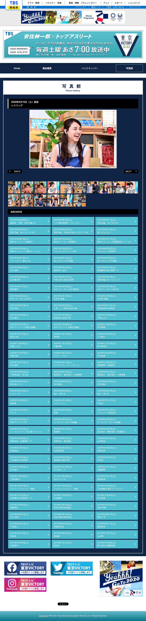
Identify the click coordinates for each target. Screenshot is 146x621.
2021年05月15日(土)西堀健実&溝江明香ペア (108, 268)
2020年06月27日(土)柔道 (63, 411)
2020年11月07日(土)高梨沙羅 (19, 354)
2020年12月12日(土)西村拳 (63, 335)
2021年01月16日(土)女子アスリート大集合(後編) (23, 325)
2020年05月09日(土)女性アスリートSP (19, 420)
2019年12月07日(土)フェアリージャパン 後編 (22, 487)
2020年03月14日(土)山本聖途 (106, 439)
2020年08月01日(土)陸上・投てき (106, 392)
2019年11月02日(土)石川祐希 (106, 496)
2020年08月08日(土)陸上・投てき (63, 392)
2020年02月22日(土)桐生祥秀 (106, 449)
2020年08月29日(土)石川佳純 (63, 382)
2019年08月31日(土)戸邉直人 (19, 525)
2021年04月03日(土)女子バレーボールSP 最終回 (66, 288)
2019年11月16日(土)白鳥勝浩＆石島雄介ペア (21, 496)
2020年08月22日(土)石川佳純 (106, 382)
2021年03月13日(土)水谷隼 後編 (63, 297)
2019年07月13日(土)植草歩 (63, 544)
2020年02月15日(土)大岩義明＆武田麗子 (19, 458)
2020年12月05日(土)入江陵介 (106, 335)
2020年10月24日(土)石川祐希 (106, 354)
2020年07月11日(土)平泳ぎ (106, 401)
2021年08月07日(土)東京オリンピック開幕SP (21, 240)
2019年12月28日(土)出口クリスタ (63, 477)
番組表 (14, 7)
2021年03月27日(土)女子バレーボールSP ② (107, 288)
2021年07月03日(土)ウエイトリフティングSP (65, 250)
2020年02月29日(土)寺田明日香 (63, 449)
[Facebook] (25, 568)
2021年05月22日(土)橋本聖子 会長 (63, 268)
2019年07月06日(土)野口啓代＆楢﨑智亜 (106, 544)
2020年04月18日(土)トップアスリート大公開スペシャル (26, 430)
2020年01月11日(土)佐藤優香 (106, 468)
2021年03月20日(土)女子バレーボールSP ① (20, 297)
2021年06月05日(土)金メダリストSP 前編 (106, 259)
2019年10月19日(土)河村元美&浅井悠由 (63, 506)
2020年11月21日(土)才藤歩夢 (63, 345)
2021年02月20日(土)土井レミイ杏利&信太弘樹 (65, 306)
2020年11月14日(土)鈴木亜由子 (106, 345)
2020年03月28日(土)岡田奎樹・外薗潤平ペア (21, 439)
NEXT (128, 171)
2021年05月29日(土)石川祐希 (19, 268)
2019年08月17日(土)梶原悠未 (106, 525)
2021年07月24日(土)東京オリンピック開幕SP (65, 240)
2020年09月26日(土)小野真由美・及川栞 (19, 373)
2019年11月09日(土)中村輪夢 (63, 496)
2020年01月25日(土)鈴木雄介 (19, 468)
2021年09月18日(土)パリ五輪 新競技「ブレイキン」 (68, 221)
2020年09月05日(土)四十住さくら (19, 382)
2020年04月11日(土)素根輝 (63, 430)
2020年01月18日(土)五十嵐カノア (63, 468)
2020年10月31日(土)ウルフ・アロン (63, 354)
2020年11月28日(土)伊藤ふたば (19, 345)
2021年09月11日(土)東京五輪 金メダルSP (107, 221)
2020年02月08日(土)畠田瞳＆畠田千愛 (63, 458)
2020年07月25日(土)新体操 (19, 401)
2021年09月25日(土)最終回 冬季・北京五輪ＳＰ (23, 221)
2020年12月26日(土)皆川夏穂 (106, 325)
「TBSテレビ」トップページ (13, 3)
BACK (14, 171)
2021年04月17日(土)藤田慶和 (19, 288)
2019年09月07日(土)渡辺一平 (106, 515)
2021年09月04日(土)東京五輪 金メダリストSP (22, 231)
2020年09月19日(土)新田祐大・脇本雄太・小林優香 (68, 373)
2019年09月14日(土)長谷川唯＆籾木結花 (63, 515)
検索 (34, 7)
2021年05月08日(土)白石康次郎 (19, 278)
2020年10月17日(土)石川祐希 (19, 363)
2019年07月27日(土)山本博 (106, 534)
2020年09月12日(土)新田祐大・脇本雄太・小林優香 (111, 373)
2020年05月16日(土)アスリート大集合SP (106, 411)
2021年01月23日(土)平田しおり (106, 316)
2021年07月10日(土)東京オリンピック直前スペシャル (25, 250)
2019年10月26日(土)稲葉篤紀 (19, 506)
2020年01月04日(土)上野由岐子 (19, 477)
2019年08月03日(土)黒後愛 (63, 534)
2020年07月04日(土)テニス (19, 411)
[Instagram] (25, 584)
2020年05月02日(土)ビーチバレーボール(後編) (65, 420)
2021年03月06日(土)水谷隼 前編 (106, 297)
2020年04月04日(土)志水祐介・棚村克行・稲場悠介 (111, 430)
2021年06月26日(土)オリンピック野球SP (106, 250)
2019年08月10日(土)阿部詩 (19, 534)
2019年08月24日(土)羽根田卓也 (63, 525)
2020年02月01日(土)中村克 (106, 458)
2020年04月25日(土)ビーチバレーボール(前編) (109, 420)
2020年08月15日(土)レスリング (19, 392)
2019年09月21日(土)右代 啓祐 (19, 515)
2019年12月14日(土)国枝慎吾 (106, 477)
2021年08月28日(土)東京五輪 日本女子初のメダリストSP (71, 231)
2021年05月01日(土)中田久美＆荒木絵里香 (64, 278)
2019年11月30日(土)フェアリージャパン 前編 (66, 487)
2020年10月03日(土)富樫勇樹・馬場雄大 (106, 363)
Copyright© (43, 615)
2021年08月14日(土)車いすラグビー (106, 231)
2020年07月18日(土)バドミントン (63, 401)
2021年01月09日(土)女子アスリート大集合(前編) (66, 325)
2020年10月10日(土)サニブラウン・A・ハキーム (66, 363)
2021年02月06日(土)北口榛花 (19, 316)
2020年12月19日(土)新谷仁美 (19, 335)
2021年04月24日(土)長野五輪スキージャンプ (108, 278)
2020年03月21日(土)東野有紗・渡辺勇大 (63, 439)
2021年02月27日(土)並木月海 (19, 306)
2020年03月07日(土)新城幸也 (19, 449)
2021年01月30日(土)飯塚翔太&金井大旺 (63, 316)
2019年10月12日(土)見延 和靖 (106, 506)
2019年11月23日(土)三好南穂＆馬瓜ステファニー (110, 487)
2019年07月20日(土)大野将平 (19, 544)
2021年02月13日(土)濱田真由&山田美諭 (106, 306)
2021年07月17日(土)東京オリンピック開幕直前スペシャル (114, 240)
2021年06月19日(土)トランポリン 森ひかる (20, 259)
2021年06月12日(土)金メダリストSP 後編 (63, 259)
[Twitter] (71, 568)
